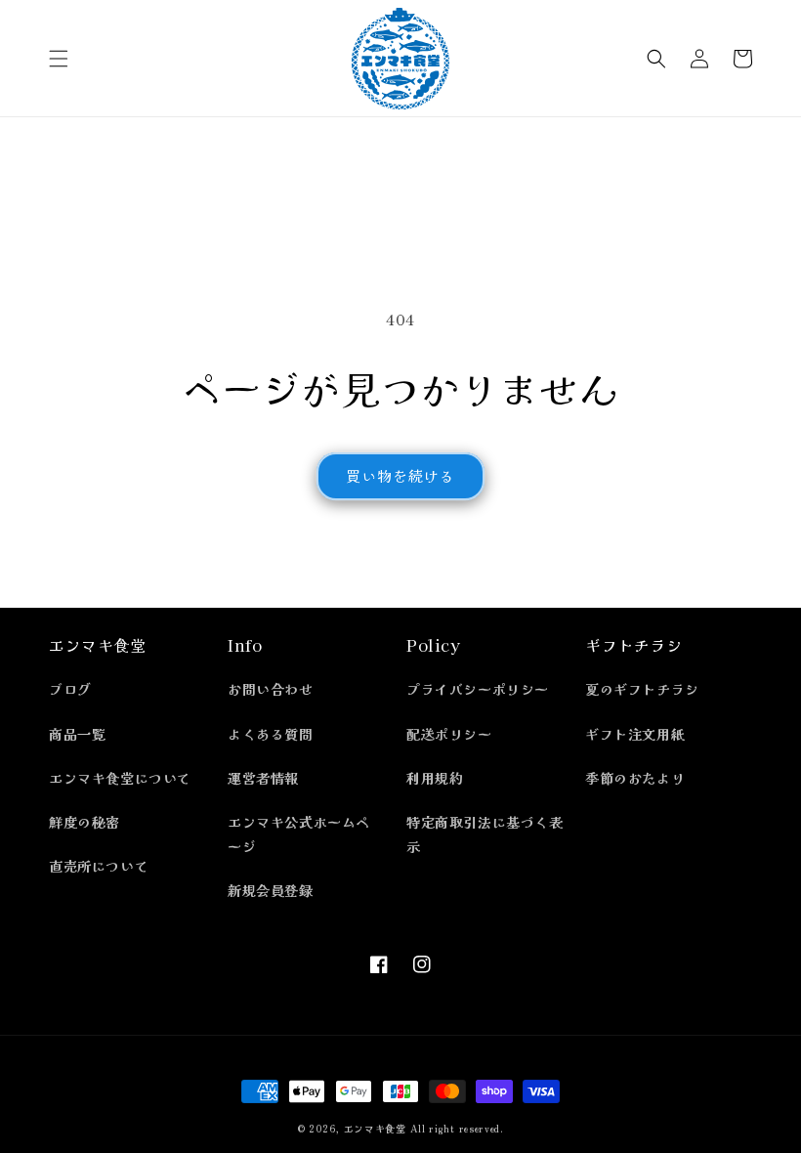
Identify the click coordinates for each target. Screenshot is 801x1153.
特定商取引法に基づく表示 (485, 834)
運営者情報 (263, 778)
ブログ (70, 689)
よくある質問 (271, 734)
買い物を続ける (400, 475)
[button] (58, 58)
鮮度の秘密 (84, 822)
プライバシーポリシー (477, 689)
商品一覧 (77, 734)
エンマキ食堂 (375, 1128)
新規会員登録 (271, 890)
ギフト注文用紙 (635, 734)
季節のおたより (635, 778)
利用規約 (434, 778)
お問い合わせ (271, 689)
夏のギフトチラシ (642, 689)
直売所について (98, 865)
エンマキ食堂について (120, 778)
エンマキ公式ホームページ (299, 834)
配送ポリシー (449, 734)
